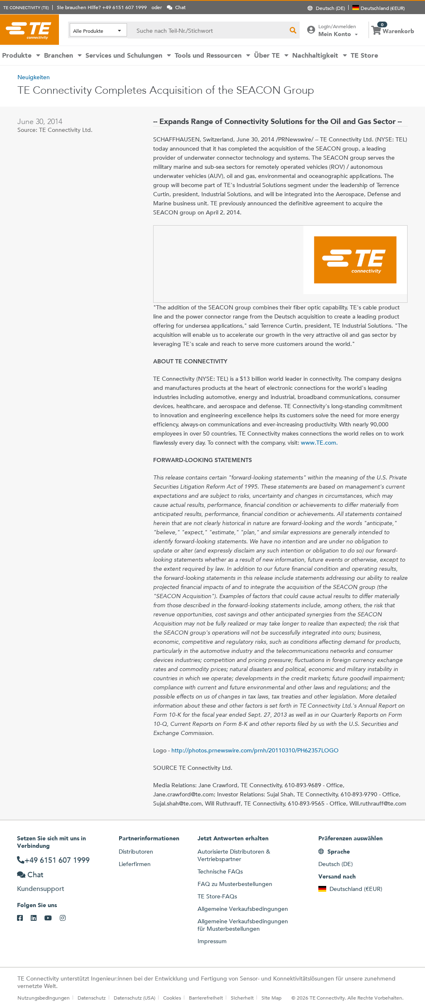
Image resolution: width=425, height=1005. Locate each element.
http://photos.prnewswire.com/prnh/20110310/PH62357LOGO (255, 750)
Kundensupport (40, 888)
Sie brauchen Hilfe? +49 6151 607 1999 (102, 7)
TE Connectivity (29, 29)
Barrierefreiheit (206, 997)
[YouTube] (52, 918)
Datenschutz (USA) (134, 997)
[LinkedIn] (37, 918)
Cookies (172, 997)
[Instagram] (66, 918)
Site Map (271, 997)
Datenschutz (92, 997)
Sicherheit (242, 997)
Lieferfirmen (135, 864)
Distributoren (136, 851)
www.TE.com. (319, 442)
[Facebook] (24, 918)
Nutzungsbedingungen (43, 997)
